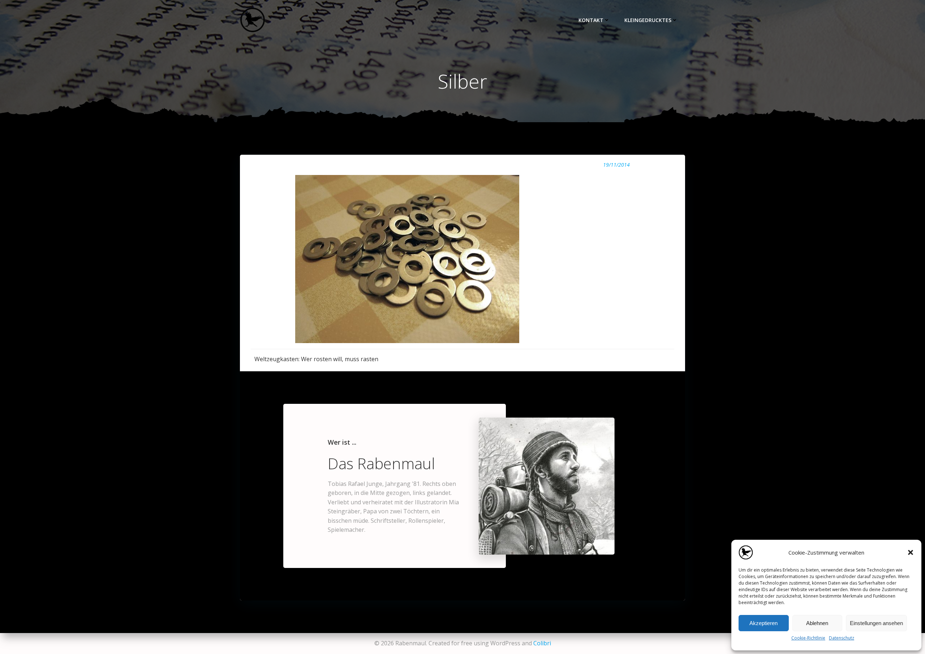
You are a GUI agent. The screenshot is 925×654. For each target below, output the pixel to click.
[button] (910, 552)
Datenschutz (841, 638)
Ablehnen (817, 623)
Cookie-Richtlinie (808, 638)
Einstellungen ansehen (876, 623)
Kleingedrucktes (647, 20)
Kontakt (590, 20)
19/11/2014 (616, 164)
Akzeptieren (763, 623)
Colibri (542, 643)
